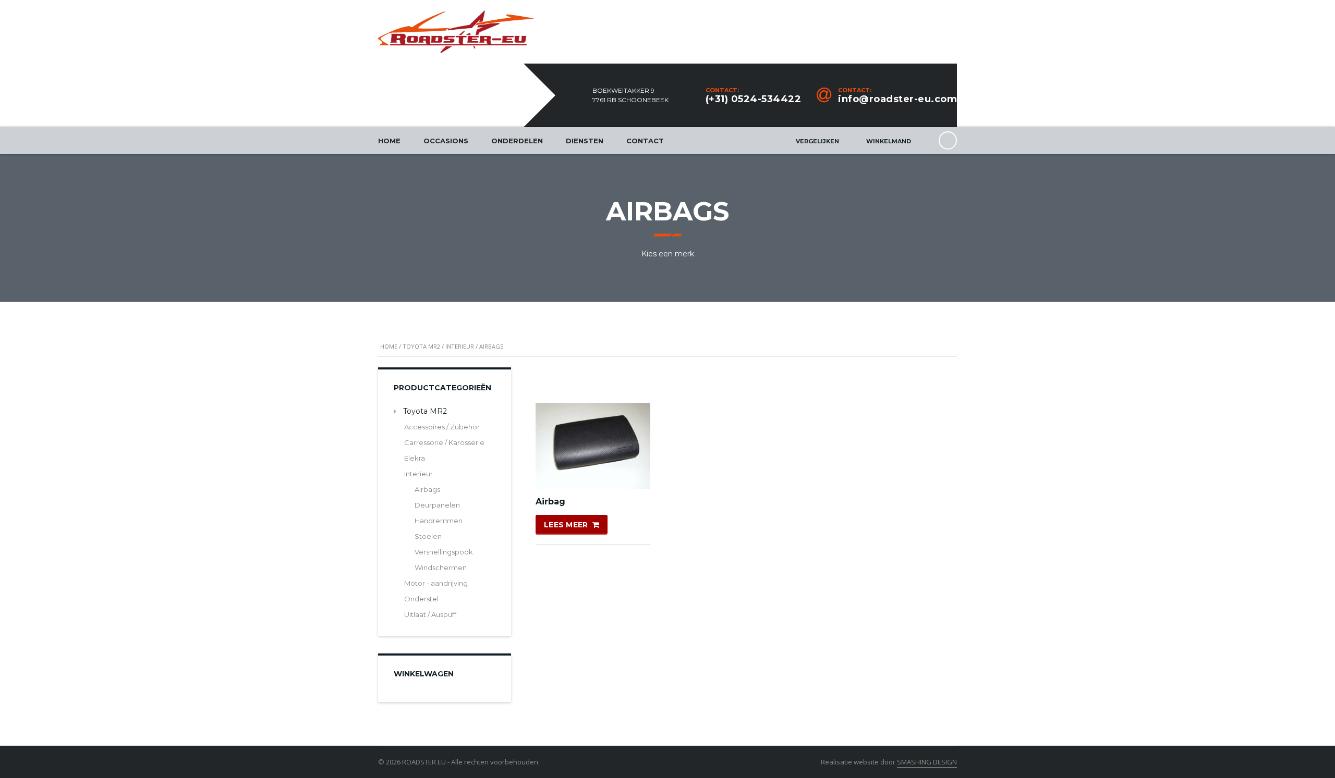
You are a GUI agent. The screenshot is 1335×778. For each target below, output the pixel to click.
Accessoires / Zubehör (442, 427)
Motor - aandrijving (436, 583)
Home (389, 141)
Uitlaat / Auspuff (430, 614)
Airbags (427, 489)
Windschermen (441, 567)
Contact (645, 141)
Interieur (459, 346)
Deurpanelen (437, 505)
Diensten (584, 141)
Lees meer (566, 524)
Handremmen (439, 520)
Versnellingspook (444, 552)
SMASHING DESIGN (927, 762)
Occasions (445, 141)
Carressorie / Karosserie (444, 442)
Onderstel (421, 599)
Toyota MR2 (421, 346)
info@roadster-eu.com (897, 99)
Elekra (414, 458)
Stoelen (428, 536)
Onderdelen (517, 141)
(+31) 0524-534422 (754, 99)
